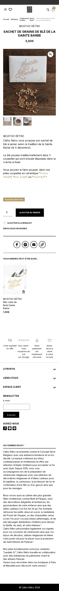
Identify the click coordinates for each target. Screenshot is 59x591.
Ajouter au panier (30, 212)
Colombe (38, 176)
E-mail (6, 400)
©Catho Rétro (12, 298)
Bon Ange (20, 176)
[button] (6, 9)
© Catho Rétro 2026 (29, 587)
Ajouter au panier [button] (23, 292)
